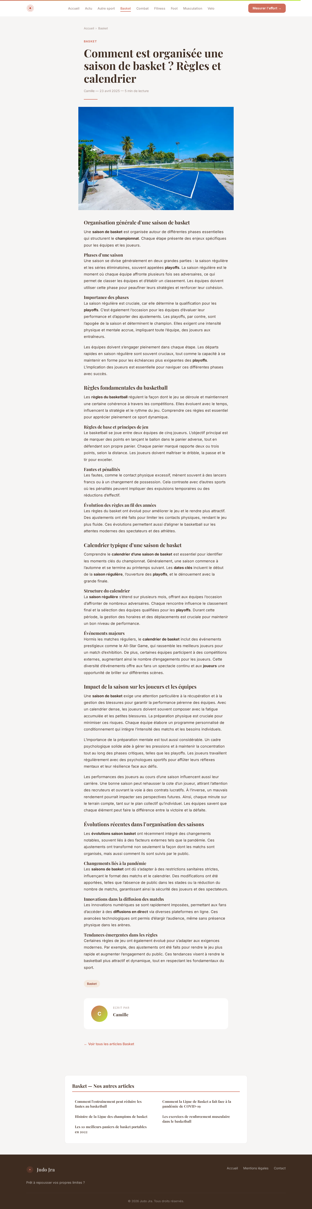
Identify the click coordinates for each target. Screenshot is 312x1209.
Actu (88, 8)
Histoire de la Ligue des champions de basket (111, 1116)
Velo (211, 8)
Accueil (73, 8)
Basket (125, 8)
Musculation (192, 8)
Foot (174, 8)
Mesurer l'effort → (267, 8)
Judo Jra (46, 1169)
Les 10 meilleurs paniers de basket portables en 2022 (111, 1129)
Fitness (159, 8)
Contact (280, 1168)
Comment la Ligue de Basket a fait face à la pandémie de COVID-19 (196, 1104)
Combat (142, 8)
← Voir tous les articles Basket (109, 1044)
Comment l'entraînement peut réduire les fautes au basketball (108, 1104)
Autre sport (106, 8)
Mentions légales (255, 1168)
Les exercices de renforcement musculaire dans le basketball (196, 1119)
